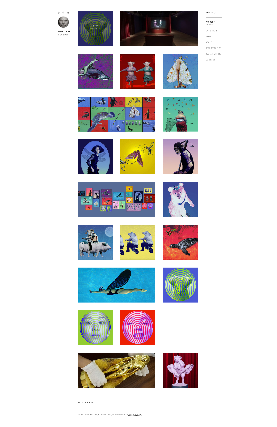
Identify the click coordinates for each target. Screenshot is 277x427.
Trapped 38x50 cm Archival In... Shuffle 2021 (138, 157)
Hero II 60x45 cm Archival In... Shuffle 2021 (180, 157)
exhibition (211, 31)
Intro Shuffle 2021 (95, 29)
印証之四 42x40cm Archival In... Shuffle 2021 (138, 328)
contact (210, 60)
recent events (213, 54)
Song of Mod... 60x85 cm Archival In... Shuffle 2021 (95, 242)
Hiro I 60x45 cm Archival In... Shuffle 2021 (180, 114)
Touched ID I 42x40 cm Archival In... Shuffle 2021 (180, 285)
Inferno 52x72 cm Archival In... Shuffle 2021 (180, 242)
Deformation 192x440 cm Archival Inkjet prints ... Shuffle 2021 (116, 114)
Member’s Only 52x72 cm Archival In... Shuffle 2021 (137, 71)
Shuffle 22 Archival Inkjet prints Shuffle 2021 (116, 199)
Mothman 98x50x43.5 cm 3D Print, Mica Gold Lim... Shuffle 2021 (116, 370)
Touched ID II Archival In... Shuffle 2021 (95, 327)
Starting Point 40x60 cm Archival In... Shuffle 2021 (138, 242)
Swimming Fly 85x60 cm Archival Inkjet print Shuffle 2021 (116, 285)
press (208, 36)
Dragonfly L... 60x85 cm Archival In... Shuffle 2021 (95, 157)
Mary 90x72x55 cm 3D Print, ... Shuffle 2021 (180, 370)
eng (208, 12)
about (209, 42)
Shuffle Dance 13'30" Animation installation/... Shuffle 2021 (159, 29)
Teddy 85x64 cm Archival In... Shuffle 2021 (180, 199)
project (210, 22)
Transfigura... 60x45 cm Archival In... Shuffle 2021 (180, 71)
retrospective (213, 48)
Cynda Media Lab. (135, 414)
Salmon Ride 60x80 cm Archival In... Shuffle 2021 (95, 71)
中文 (214, 13)
